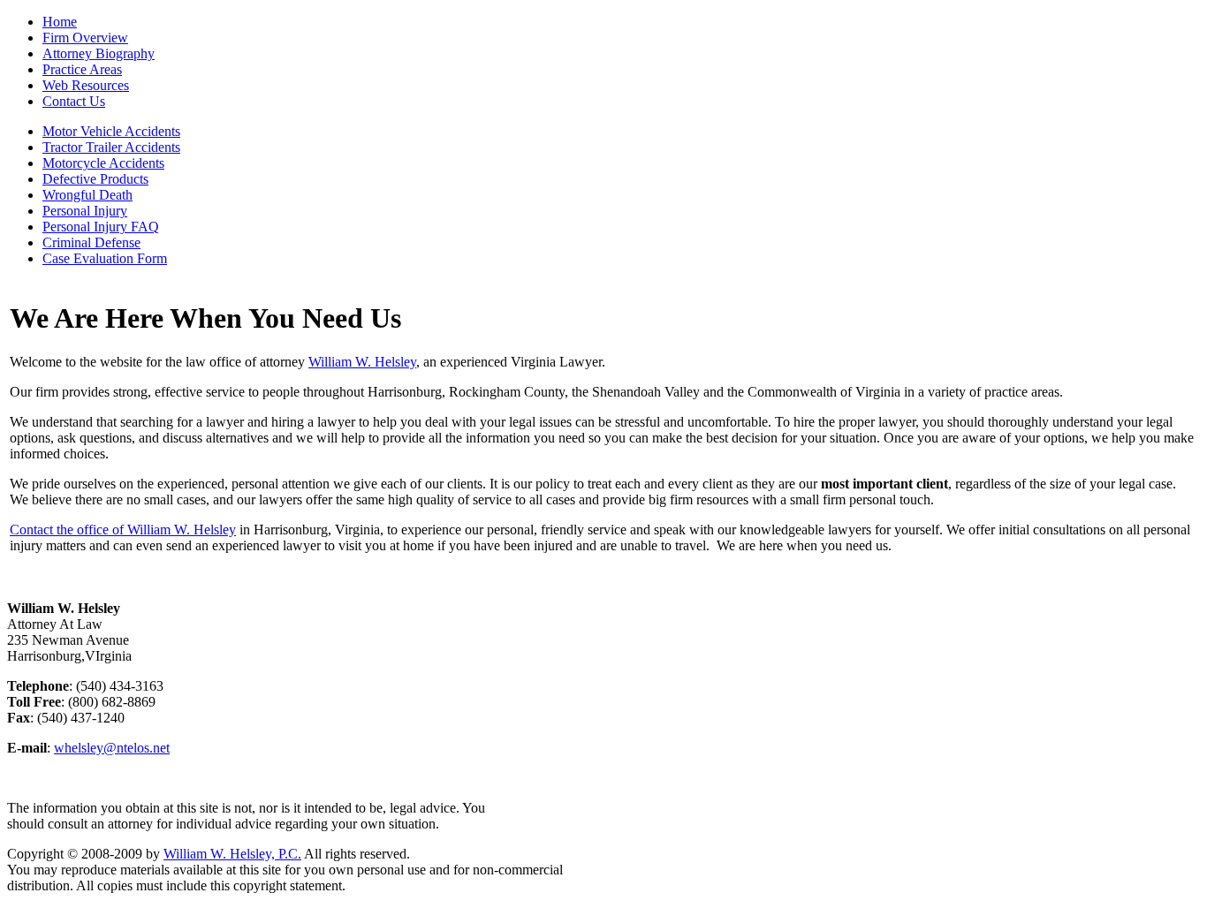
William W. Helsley (362, 361)
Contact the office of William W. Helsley (123, 529)
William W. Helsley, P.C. (232, 853)
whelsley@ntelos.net (112, 747)
